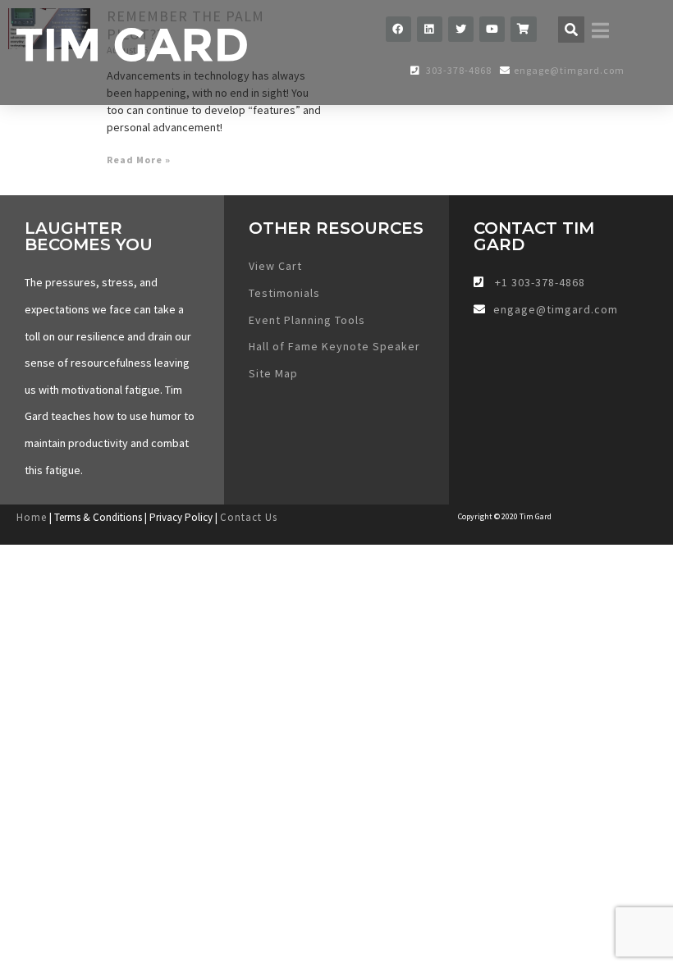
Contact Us (248, 517)
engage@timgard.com (569, 70)
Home (31, 517)
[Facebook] (398, 29)
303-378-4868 (457, 70)
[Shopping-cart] (523, 29)
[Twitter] (461, 29)
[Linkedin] (429, 29)
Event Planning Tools (307, 320)
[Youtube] (492, 29)
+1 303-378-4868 (538, 282)
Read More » (139, 159)
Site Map (273, 373)
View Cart (275, 265)
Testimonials (284, 292)
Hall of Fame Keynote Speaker (334, 346)
